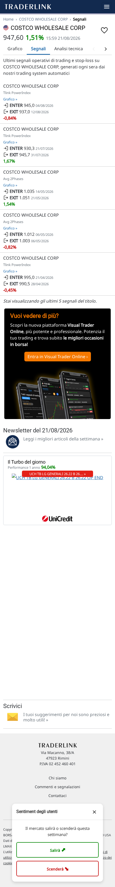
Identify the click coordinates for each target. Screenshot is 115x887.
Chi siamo (57, 777)
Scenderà (59, 868)
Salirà (58, 850)
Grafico (14, 49)
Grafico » (10, 99)
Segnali (38, 49)
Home (8, 19)
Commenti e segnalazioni (57, 786)
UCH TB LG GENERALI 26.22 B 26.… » (57, 473)
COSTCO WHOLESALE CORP (43, 19)
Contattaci (57, 795)
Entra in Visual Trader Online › (58, 357)
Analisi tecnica (68, 49)
